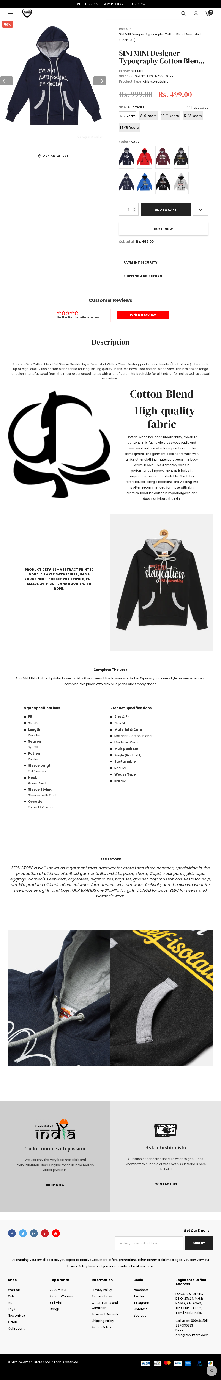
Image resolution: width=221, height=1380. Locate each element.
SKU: (122, 76)
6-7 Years (128, 116)
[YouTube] (56, 1233)
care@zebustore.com (191, 1335)
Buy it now (163, 229)
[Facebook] (12, 1233)
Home (123, 29)
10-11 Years (170, 116)
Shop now (137, 4)
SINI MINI (137, 71)
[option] (53, 81)
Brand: (124, 71)
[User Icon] (196, 13)
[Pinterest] (45, 1233)
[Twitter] (23, 1233)
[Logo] (27, 13)
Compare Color (90, 136)
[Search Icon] (183, 13)
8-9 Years (148, 116)
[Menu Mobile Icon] (10, 13)
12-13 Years (193, 116)
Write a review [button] (143, 314)
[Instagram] (34, 1233)
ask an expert (56, 156)
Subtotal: (127, 241)
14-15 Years (129, 127)
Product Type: (130, 81)
